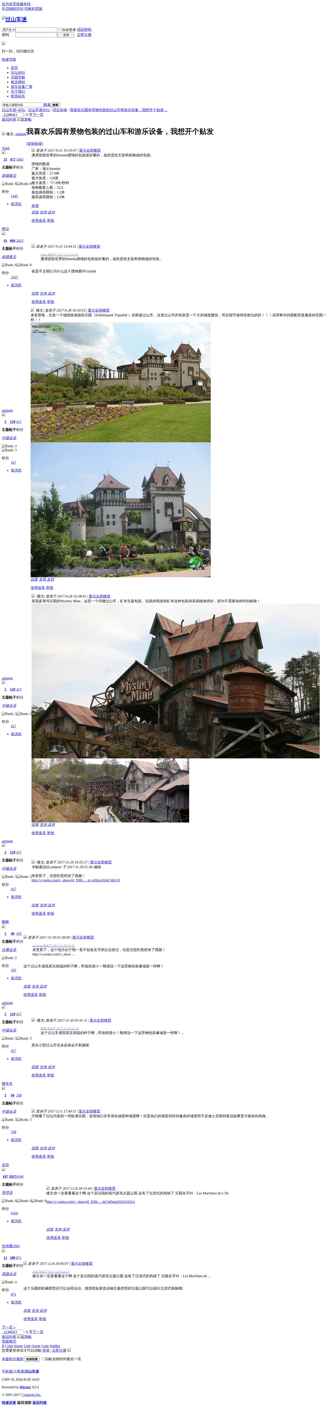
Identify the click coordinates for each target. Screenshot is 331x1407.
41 (5, 241)
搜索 (47, 105)
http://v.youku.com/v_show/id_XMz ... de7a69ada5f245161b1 (90, 1202)
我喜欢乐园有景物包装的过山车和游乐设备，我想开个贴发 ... (118, 110)
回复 (35, 212)
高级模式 (9, 1341)
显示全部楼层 (90, 150)
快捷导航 (9, 59)
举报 (50, 221)
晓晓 (5, 922)
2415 (19, 241)
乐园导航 (18, 77)
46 (12, 933)
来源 (35, 206)
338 (19, 1095)
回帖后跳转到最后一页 (63, 1359)
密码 (5, 35)
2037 (12, 1176)
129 (12, 422)
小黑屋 (18, 1371)
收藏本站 (23, 4)
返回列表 (9, 119)
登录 (46, 1350)
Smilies (55, 1346)
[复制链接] (34, 144)
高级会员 (9, 1274)
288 (12, 1258)
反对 (51, 212)
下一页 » (8, 1327)
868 (12, 241)
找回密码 (84, 29)
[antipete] (3, 134)
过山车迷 (9, 110)
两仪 (5, 229)
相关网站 (18, 82)
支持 (44, 212)
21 (5, 159)
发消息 (16, 204)
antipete (20, 134)
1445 (19, 159)
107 (5, 1176)
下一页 (38, 115)
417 (19, 422)
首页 (14, 68)
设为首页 (9, 4)
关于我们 (18, 91)
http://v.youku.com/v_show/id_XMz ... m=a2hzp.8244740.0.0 (76, 880)
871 (19, 1258)
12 (5, 1258)
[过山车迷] (14, 19)
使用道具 (39, 221)
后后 (5, 1165)
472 (12, 159)
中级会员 (9, 438)
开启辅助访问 (12, 9)
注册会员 (9, 950)
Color (9, 1346)
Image (18, 1346)
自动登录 (69, 30)
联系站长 (18, 96)
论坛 (18, 72)
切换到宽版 (33, 9)
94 (12, 1095)
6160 (19, 1176)
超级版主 (9, 176)
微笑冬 (7, 1084)
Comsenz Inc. (31, 1395)
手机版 (7, 1371)
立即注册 (84, 35)
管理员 (7, 1193)
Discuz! (25, 1387)
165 (19, 933)
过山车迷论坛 (39, 110)
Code (45, 1346)
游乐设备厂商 (21, 87)
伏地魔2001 (11, 1246)
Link (27, 1346)
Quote (36, 1346)
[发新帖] (24, 119)
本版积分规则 (12, 1359)
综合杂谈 (60, 110)
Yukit (5, 148)
